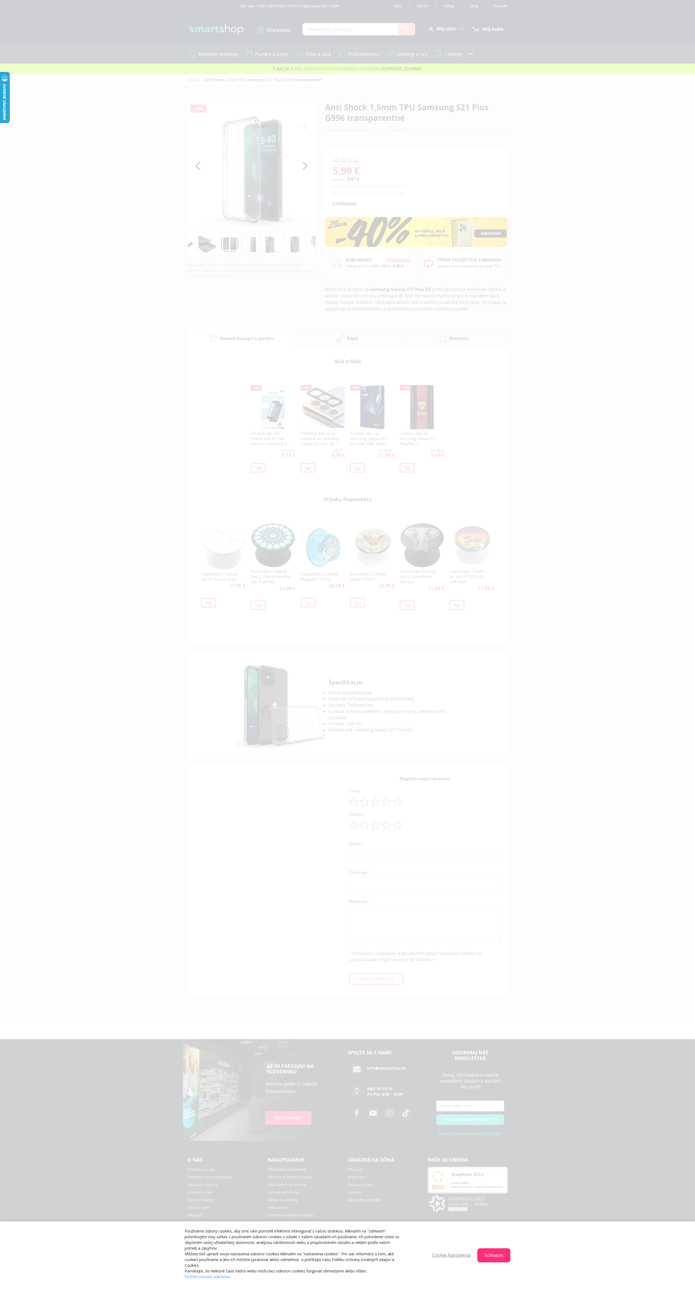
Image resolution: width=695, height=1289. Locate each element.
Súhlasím (494, 1255)
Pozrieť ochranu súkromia (207, 1276)
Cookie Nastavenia (451, 1255)
